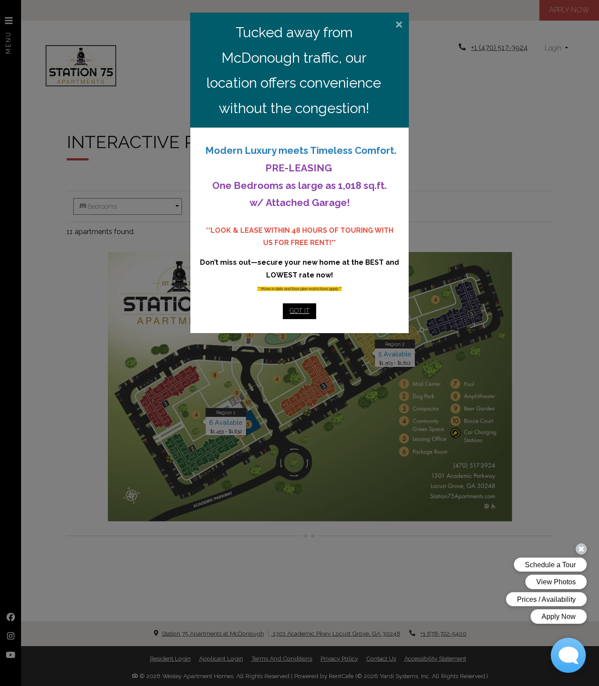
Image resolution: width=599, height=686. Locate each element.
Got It (300, 310)
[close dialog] (399, 25)
